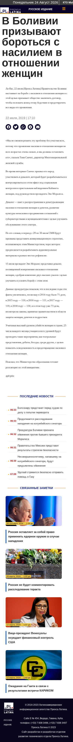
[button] (8, 127)
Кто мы (68, 2)
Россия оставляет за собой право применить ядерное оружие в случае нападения (33, 536)
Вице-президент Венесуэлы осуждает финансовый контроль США (31, 638)
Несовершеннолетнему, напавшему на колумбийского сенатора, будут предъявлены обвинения (39, 461)
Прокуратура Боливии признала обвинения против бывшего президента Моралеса (40, 434)
